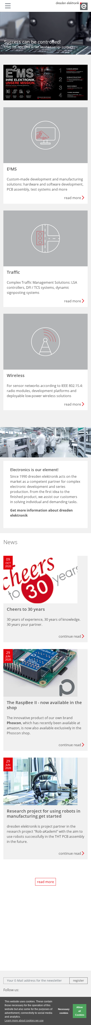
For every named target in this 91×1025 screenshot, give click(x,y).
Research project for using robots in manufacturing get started (43, 813)
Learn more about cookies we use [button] (24, 1020)
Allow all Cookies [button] (79, 1011)
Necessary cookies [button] (63, 1011)
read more (45, 881)
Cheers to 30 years (26, 609)
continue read (70, 636)
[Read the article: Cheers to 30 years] (40, 579)
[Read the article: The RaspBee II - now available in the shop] (40, 672)
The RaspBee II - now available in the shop (44, 705)
